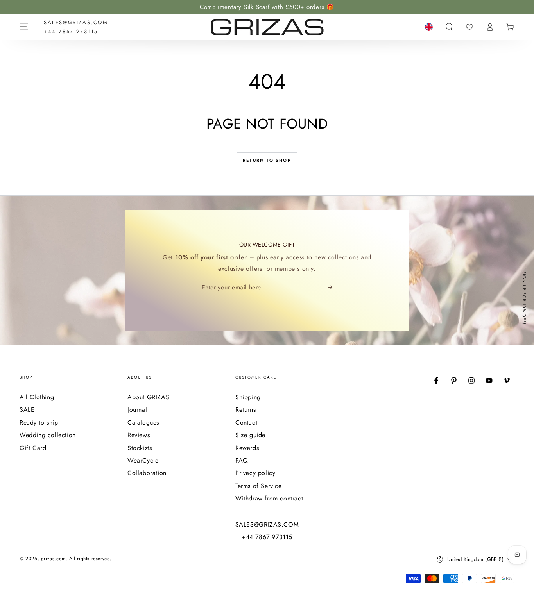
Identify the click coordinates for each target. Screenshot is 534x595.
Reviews (138, 435)
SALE (27, 409)
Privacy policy (255, 472)
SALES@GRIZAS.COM (76, 22)
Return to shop (267, 160)
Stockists (139, 447)
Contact (246, 422)
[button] (449, 27)
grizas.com (53, 558)
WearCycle (142, 460)
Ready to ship (39, 422)
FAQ (241, 460)
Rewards (247, 447)
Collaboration (147, 472)
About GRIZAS (148, 397)
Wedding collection (48, 435)
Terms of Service (258, 485)
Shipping (248, 397)
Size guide (250, 435)
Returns (245, 409)
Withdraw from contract (269, 498)
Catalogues (143, 422)
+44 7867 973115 (71, 31)
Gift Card (33, 447)
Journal (137, 409)
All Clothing (37, 397)
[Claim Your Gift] (332, 287)
